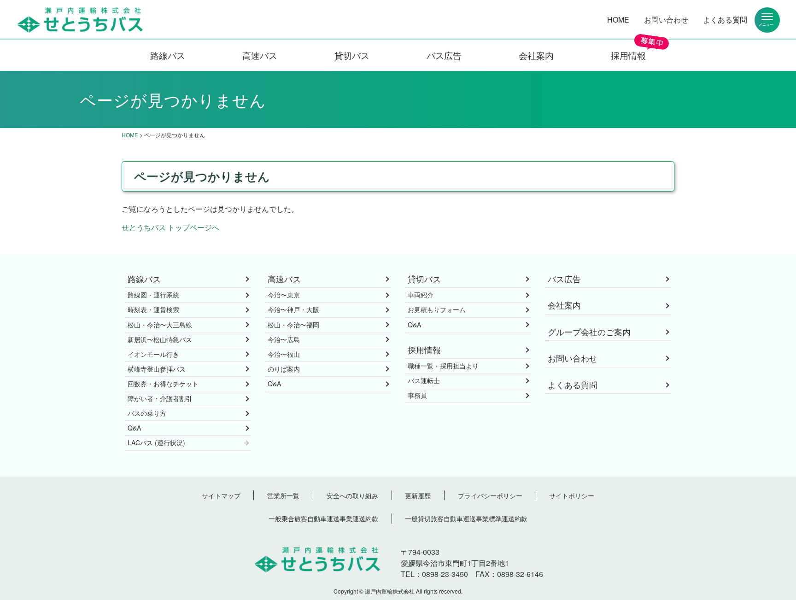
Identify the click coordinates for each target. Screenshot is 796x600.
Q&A (134, 427)
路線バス (167, 55)
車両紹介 (420, 294)
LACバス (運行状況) (156, 442)
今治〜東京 (284, 294)
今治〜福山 (284, 354)
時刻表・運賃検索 (153, 309)
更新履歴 (418, 495)
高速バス (259, 55)
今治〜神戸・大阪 (293, 309)
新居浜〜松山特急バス (160, 339)
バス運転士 (424, 380)
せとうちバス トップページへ (170, 227)
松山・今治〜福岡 (293, 324)
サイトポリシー (571, 495)
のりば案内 (284, 368)
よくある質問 (725, 19)
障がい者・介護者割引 (160, 398)
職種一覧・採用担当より (443, 365)
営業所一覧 (283, 495)
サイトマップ (221, 495)
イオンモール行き (153, 354)
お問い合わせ (666, 19)
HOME (618, 19)
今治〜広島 (284, 339)
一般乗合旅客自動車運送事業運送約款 (323, 518)
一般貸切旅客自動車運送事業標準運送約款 (466, 518)
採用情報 (628, 55)
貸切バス (351, 55)
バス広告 (444, 55)
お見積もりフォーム (437, 309)
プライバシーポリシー (490, 495)
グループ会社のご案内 (589, 332)
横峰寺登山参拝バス (157, 368)
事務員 (417, 395)
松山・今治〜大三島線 (160, 324)
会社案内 (536, 55)
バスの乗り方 (147, 413)
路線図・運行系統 (153, 294)
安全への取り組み (352, 495)
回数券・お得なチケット (163, 383)
